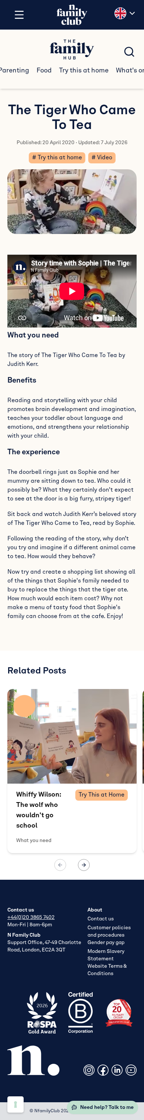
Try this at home (84, 70)
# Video (102, 158)
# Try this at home (57, 158)
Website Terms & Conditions (107, 970)
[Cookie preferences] (15, 1104)
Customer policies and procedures (109, 931)
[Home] (72, 15)
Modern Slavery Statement (106, 955)
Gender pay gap (106, 942)
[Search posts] (129, 51)
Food (44, 70)
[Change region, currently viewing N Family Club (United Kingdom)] (125, 13)
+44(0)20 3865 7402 (31, 917)
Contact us (101, 919)
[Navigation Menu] (19, 15)
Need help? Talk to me (107, 1107)
